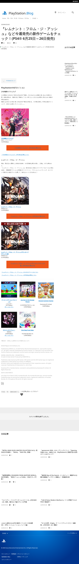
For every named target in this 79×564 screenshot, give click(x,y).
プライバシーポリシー (23, 554)
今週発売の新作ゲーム (14, 391)
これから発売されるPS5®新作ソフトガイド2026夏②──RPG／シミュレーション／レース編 (17, 524)
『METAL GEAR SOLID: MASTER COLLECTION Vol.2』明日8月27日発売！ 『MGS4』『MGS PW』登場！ (19, 451)
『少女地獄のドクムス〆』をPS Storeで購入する (27, 148)
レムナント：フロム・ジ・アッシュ (11, 207)
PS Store (20, 18)
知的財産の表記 (6, 557)
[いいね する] (73, 75)
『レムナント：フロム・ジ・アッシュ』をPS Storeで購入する (27, 216)
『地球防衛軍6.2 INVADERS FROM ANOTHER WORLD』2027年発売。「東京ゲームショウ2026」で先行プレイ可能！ (19, 477)
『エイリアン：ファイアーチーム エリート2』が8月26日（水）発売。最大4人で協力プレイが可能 (19, 501)
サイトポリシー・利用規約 (9, 554)
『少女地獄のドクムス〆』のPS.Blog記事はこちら (15, 155)
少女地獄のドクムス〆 (7, 138)
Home (4, 18)
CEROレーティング (22, 557)
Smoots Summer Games (46, 301)
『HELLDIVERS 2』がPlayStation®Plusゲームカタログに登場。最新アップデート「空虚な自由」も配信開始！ (71, 120)
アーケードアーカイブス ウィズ (9, 301)
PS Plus (27, 18)
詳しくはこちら (9, 307)
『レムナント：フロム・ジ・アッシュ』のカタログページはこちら (19, 272)
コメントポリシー (6, 559)
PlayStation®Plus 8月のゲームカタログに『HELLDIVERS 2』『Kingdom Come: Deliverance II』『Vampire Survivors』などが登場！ (71, 68)
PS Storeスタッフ (10, 80)
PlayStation (21, 13)
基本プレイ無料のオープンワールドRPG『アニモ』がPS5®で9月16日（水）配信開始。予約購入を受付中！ (71, 95)
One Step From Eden (27, 330)
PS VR (15, 18)
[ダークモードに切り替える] (55, 12)
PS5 (8, 18)
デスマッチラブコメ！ (9, 330)
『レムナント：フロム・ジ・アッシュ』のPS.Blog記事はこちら (18, 275)
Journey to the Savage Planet (27, 301)
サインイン (62, 12)
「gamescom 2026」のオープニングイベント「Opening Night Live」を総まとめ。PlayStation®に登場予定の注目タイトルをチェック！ (58, 452)
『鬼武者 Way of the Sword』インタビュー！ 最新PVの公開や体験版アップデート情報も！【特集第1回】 (58, 476)
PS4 (11, 18)
